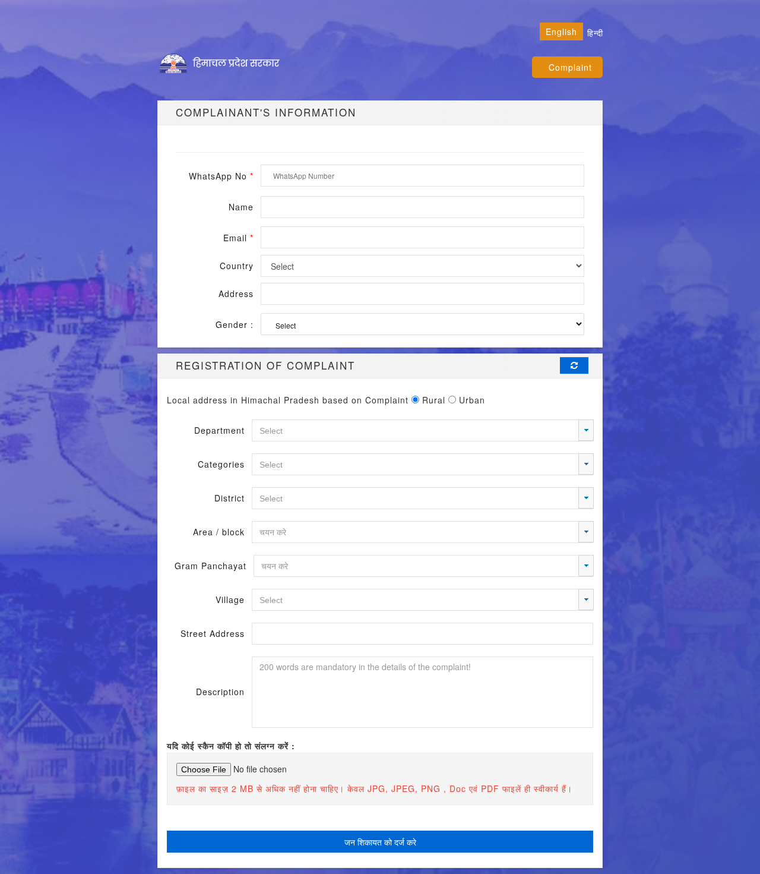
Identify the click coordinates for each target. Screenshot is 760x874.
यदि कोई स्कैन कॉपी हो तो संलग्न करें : (231, 746)
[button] (586, 430)
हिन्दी (595, 33)
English (561, 31)
